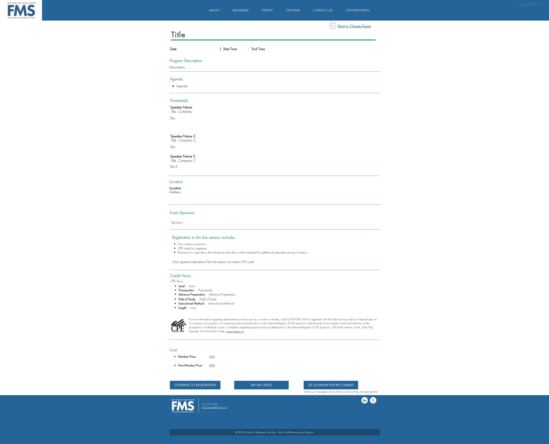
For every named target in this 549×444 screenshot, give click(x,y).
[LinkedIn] (364, 400)
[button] (217, 10)
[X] (373, 400)
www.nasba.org (235, 331)
